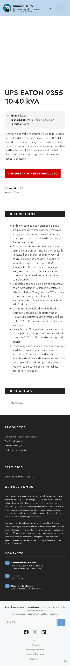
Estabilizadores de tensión (16, 450)
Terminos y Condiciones (35, 649)
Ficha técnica (16, 403)
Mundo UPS (23, 6)
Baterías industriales (13, 441)
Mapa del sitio (35, 659)
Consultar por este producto (33, 173)
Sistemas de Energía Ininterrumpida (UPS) (22, 436)
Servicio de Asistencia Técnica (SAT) (20, 476)
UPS (21, 188)
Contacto (35, 645)
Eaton (17, 192)
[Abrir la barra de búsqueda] (51, 8)
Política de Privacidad (35, 654)
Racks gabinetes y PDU (14, 445)
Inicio (35, 640)
